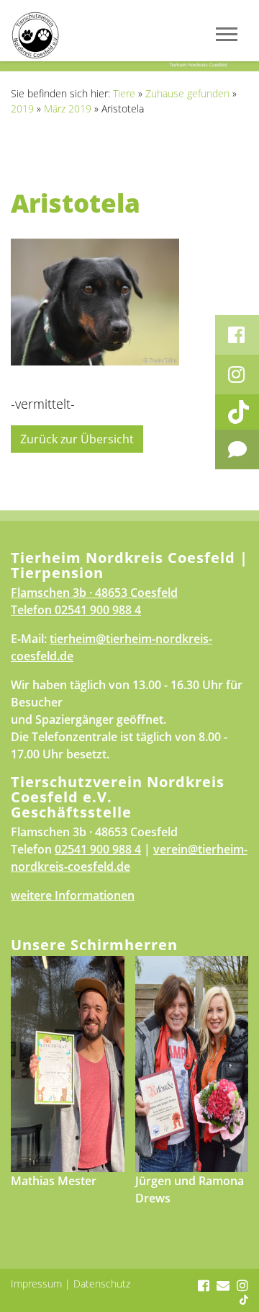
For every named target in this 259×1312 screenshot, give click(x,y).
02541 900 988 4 (98, 610)
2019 (22, 108)
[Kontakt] (237, 449)
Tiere (124, 93)
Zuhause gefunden (187, 93)
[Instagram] (237, 374)
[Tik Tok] (237, 412)
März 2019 (67, 108)
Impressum (36, 1283)
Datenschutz (101, 1283)
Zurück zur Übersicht (77, 439)
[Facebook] (237, 335)
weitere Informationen (73, 895)
